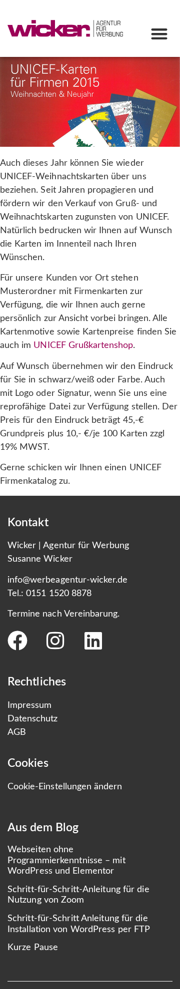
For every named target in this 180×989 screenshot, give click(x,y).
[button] (159, 34)
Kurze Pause (33, 947)
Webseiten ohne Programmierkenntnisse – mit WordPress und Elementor (67, 860)
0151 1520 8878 (59, 593)
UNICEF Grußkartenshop (83, 345)
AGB (17, 732)
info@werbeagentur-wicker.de (68, 580)
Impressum (30, 705)
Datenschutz (33, 718)
